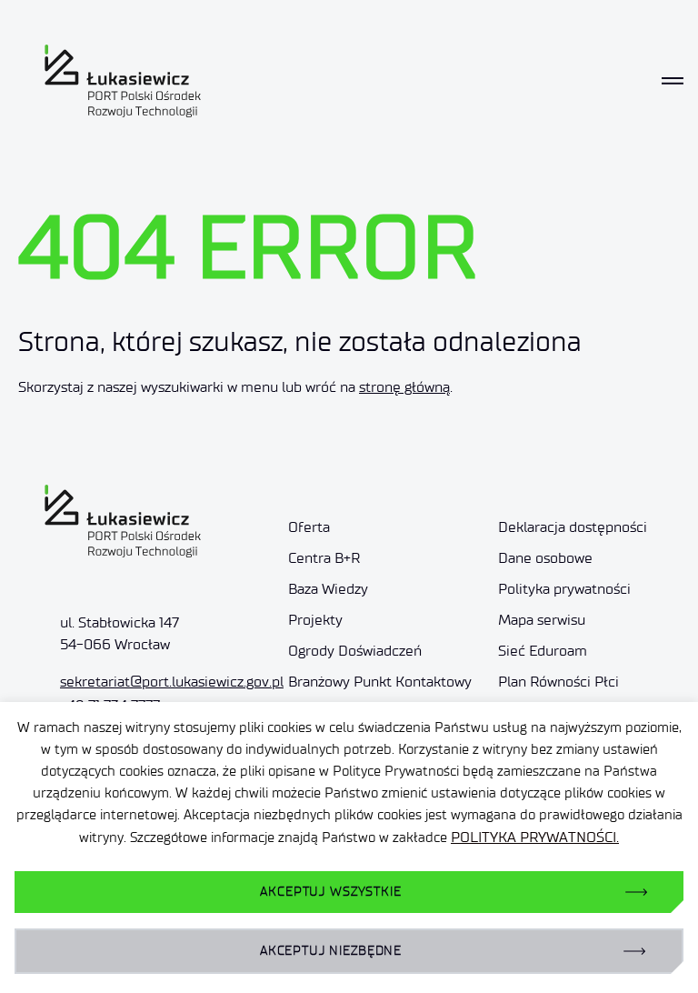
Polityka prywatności (564, 588)
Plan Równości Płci (560, 681)
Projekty (315, 619)
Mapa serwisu (541, 619)
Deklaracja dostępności (572, 527)
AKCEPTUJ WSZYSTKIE (330, 891)
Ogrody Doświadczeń (355, 650)
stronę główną (404, 387)
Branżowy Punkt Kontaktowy (380, 681)
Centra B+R (324, 558)
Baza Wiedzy (328, 588)
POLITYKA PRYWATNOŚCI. (535, 837)
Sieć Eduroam (542, 650)
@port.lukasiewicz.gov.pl (172, 681)
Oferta (309, 527)
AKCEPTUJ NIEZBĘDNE (331, 950)
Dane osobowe (545, 558)
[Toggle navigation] (672, 81)
